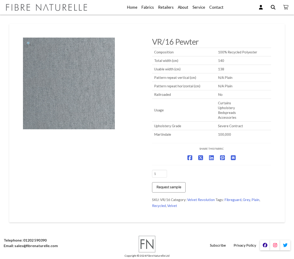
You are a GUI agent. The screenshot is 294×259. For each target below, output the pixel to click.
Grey (246, 200)
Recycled (159, 206)
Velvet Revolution (201, 200)
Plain (255, 200)
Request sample (168, 187)
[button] (29, 44)
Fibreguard (232, 200)
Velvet (172, 206)
